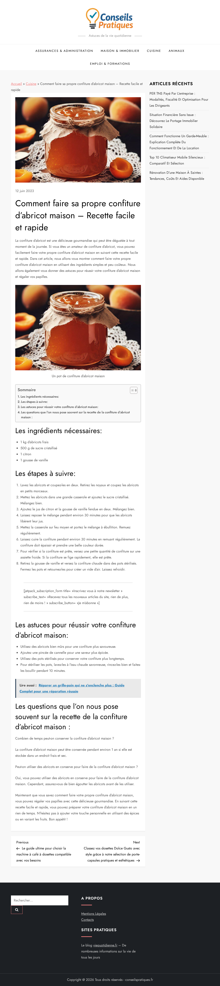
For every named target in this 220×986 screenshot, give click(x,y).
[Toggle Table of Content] (131, 390)
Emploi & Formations (110, 64)
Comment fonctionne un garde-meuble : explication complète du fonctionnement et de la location (179, 142)
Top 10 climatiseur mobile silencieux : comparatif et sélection (177, 160)
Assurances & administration (64, 51)
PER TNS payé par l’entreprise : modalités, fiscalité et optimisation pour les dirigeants (179, 99)
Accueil (16, 83)
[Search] (17, 909)
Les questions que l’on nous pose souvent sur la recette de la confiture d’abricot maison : (75, 414)
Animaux (177, 51)
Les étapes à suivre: (34, 402)
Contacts (87, 919)
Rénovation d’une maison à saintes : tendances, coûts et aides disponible (177, 175)
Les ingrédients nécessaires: (40, 396)
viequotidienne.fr (105, 945)
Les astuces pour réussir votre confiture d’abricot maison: (59, 407)
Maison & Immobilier (120, 51)
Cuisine (154, 51)
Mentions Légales (93, 913)
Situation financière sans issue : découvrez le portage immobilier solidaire (174, 120)
